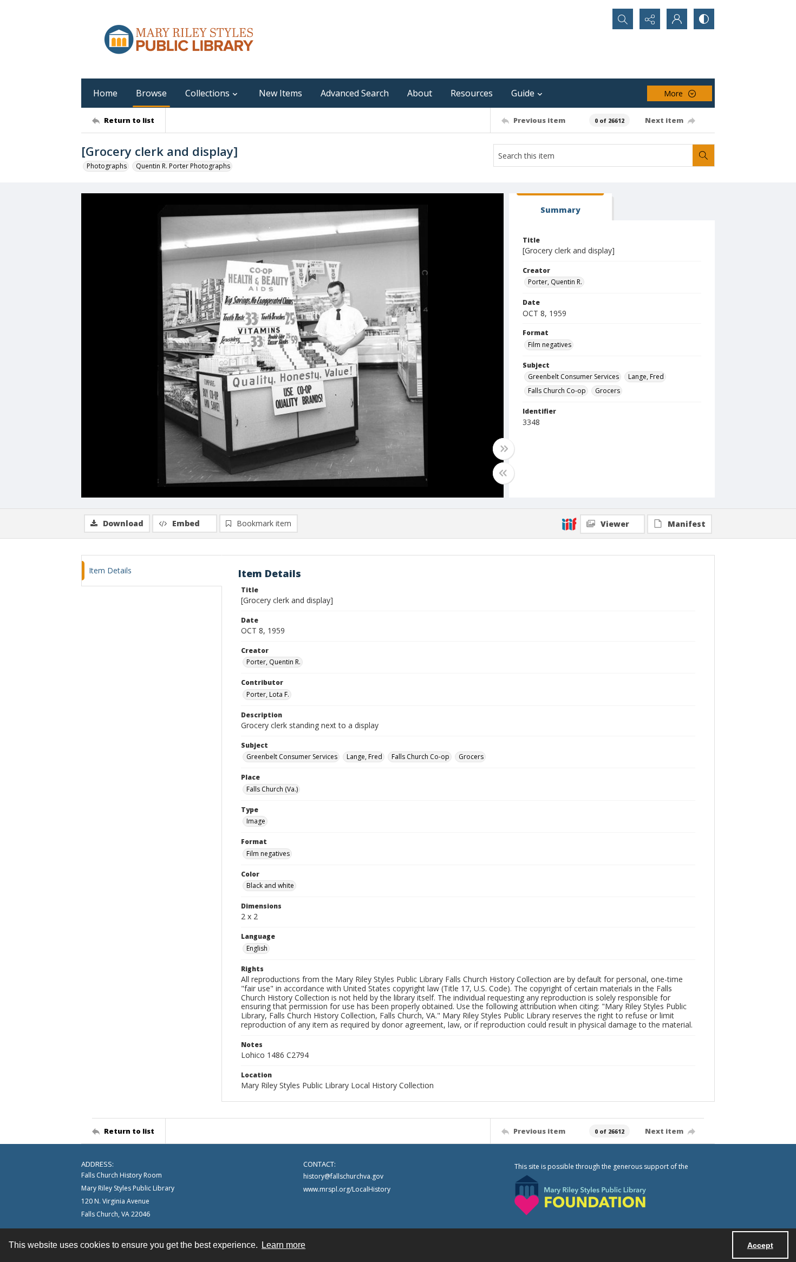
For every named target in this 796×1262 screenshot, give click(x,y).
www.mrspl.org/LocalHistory (346, 1189)
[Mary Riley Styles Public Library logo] (178, 39)
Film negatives (549, 344)
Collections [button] (207, 93)
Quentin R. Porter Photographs (183, 166)
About (419, 93)
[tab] (560, 207)
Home (105, 93)
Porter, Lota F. (267, 694)
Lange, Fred (646, 376)
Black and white (270, 885)
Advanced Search (355, 93)
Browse (151, 93)
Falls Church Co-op (557, 390)
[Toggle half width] (503, 473)
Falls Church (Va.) (272, 789)
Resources (472, 93)
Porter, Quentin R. (555, 281)
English (256, 948)
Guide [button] (522, 93)
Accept (760, 1245)
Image (255, 821)
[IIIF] (569, 523)
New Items (280, 93)
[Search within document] (703, 155)
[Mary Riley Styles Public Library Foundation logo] (580, 1195)
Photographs (107, 166)
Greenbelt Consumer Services (573, 376)
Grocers (607, 390)
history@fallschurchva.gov (343, 1176)
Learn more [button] (283, 1245)
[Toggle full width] (503, 449)
